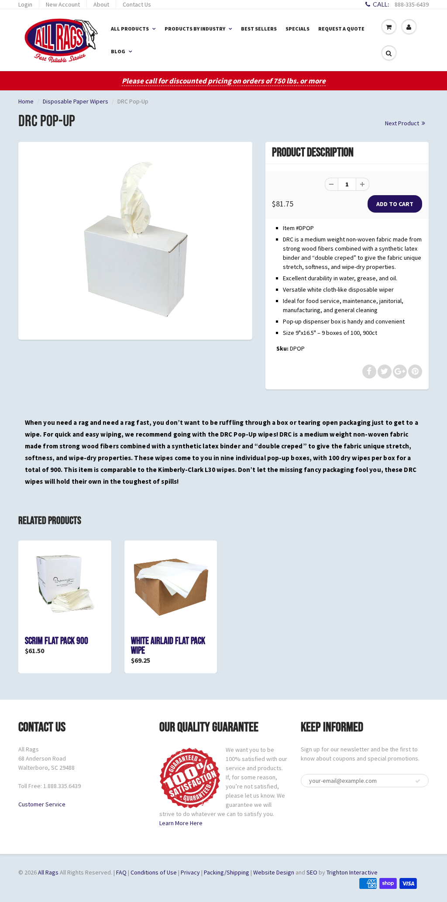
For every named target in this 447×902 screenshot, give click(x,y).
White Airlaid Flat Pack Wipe (168, 646)
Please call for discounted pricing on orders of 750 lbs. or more (224, 81)
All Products (130, 28)
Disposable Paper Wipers (75, 101)
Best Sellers (259, 28)
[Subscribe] (418, 781)
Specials (297, 28)
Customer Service (41, 804)
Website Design (273, 872)
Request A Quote (341, 28)
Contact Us (137, 4)
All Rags (48, 872)
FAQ (121, 872)
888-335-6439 (412, 4)
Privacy (190, 872)
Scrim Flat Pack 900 (56, 641)
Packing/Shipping (226, 872)
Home (26, 101)
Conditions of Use (154, 872)
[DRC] (135, 239)
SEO (311, 872)
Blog (118, 51)
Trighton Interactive (352, 872)
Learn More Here (181, 823)
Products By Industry (195, 28)
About (101, 4)
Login (25, 4)
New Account (63, 4)
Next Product (402, 123)
